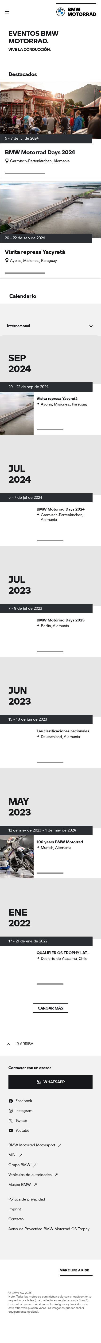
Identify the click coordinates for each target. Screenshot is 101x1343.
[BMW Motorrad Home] (76, 12)
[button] (7, 11)
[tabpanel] (50, 655)
